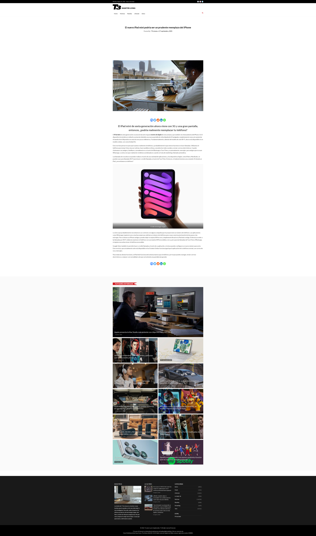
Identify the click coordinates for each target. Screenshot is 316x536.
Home (116, 13)
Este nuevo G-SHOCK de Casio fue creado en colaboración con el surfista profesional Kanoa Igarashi (162, 488)
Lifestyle (136, 13)
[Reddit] (158, 120)
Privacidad (178, 516)
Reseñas (129, 13)
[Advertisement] (158, 45)
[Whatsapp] (164, 120)
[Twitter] (154, 120)
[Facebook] (151, 120)
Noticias (122, 13)
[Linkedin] (161, 120)
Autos (143, 13)
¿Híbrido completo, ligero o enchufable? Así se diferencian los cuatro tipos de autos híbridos (162, 497)
